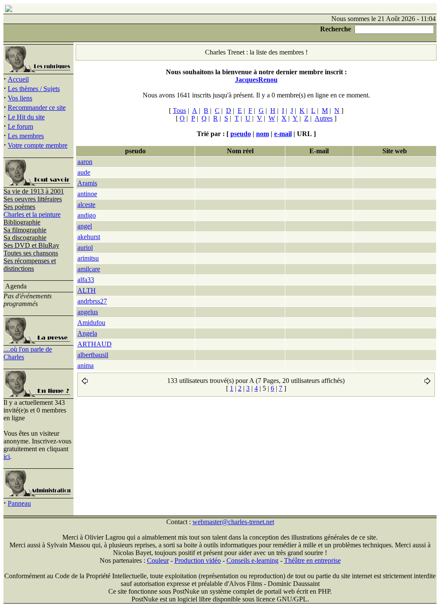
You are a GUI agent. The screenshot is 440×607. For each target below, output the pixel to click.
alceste (86, 204)
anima (85, 365)
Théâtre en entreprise (312, 560)
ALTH (86, 290)
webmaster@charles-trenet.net (233, 521)
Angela (87, 333)
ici (6, 456)
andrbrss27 (92, 301)
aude (83, 172)
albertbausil (92, 354)
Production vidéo (197, 560)
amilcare (88, 269)
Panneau (19, 503)
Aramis (87, 183)
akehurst (88, 236)
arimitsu (88, 258)
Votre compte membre (37, 145)
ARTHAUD (94, 344)
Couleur (158, 560)
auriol (85, 247)
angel (84, 226)
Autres (324, 118)
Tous (179, 110)
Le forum (20, 126)
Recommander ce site (37, 107)
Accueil (18, 79)
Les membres (26, 136)
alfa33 (85, 279)
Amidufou (91, 322)
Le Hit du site (26, 117)
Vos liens (20, 98)
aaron (84, 161)
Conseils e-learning (252, 560)
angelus (87, 312)
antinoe (87, 193)
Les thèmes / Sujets (34, 88)
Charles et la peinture (32, 214)
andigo (86, 215)
